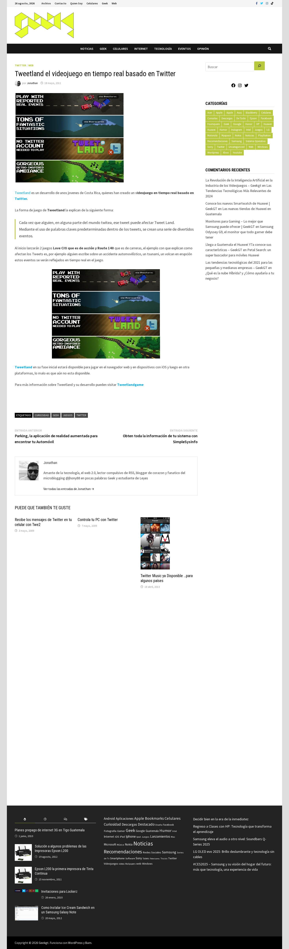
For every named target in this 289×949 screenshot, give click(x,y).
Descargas (227, 118)
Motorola (212, 135)
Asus (239, 112)
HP (258, 124)
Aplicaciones (124, 818)
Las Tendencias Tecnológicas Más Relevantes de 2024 (238, 190)
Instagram (236, 129)
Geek (105, 3)
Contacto (60, 3)
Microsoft (110, 844)
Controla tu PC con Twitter (98, 519)
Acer (209, 112)
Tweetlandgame (130, 384)
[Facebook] (257, 3)
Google (237, 124)
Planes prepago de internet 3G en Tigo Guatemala (50, 830)
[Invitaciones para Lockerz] (26, 892)
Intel (248, 129)
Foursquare (213, 124)
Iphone (131, 836)
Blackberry (251, 112)
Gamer (121, 831)
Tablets (146, 858)
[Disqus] (106, 645)
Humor (223, 129)
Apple (219, 112)
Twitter (20, 65)
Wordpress (213, 152)
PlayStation (264, 135)
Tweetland (22, 192)
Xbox (226, 152)
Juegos (68, 415)
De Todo (241, 118)
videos (121, 863)
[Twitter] (262, 3)
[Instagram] (267, 3)
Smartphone (117, 858)
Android (109, 818)
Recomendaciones (217, 141)
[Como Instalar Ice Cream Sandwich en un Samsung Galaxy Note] (26, 908)
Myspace (226, 135)
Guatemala (152, 831)
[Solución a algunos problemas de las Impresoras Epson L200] (23, 847)
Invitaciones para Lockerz (59, 891)
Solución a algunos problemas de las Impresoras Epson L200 (61, 848)
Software (130, 858)
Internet (141, 49)
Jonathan (32, 83)
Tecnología (163, 49)
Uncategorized (237, 147)
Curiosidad (42, 415)
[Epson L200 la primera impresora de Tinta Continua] (23, 869)
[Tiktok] (272, 3)
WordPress (75, 943)
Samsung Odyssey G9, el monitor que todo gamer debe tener (239, 231)
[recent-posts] (45, 819)
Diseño (158, 824)
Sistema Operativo (256, 141)
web (138, 863)
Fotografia (110, 831)
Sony (210, 147)
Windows (263, 147)
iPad (122, 836)
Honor (248, 124)
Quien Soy (76, 3)
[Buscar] (259, 65)
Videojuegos (111, 863)
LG (268, 129)
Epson (253, 118)
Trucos (163, 858)
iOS (117, 836)
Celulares (92, 3)
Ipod (138, 836)
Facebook (266, 118)
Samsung (237, 141)
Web (114, 3)
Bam (88, 943)
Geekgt (44, 943)
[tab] (25, 819)
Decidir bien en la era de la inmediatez (221, 819)
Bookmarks (154, 818)
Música (120, 844)
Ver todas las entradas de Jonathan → (68, 489)
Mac (173, 836)
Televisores (155, 858)
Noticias (86, 49)
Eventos (184, 49)
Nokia (238, 135)
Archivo (46, 3)
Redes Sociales (152, 852)
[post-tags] (86, 819)
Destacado (146, 824)
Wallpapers (130, 863)
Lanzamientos (160, 836)
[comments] (65, 819)
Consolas (212, 118)
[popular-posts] (25, 819)
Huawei (268, 124)
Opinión (203, 49)
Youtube (237, 152)
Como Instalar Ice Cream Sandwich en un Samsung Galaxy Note (68, 910)
